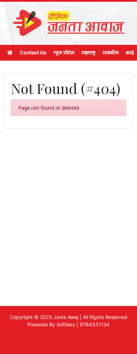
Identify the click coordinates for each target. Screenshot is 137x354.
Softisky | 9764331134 (83, 324)
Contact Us (33, 52)
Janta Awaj (65, 317)
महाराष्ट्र (88, 52)
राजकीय (111, 52)
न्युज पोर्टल (63, 52)
